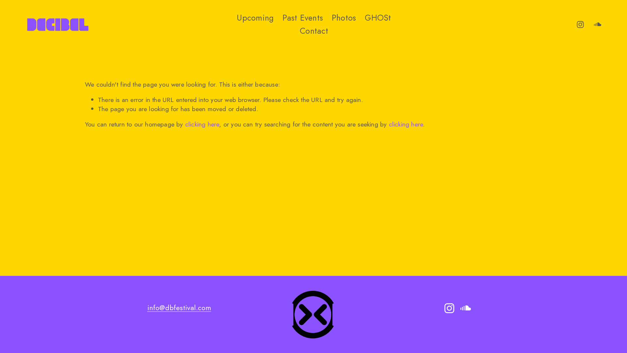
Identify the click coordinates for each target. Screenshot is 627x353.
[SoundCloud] (597, 24)
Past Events (302, 18)
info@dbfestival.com (179, 308)
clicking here (202, 124)
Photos (344, 18)
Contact (314, 31)
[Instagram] (580, 24)
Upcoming (255, 18)
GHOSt (378, 18)
